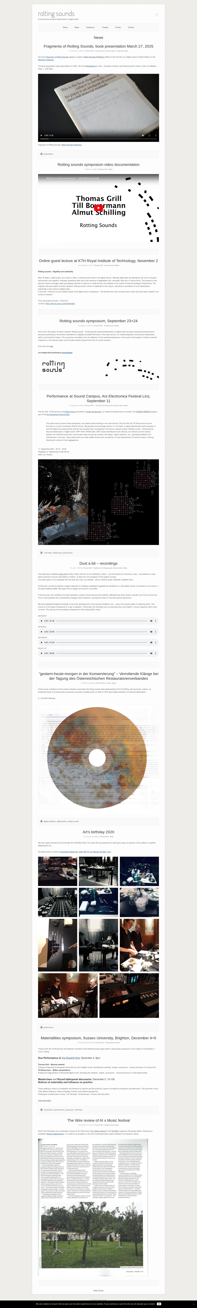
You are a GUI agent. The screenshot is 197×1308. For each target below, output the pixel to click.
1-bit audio (98, 405)
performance (67, 552)
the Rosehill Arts (71, 1058)
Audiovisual (57, 552)
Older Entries (98, 1290)
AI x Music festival (98, 1131)
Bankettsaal (91, 66)
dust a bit (63, 574)
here (51, 346)
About (65, 27)
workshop (78, 1109)
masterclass (48, 1109)
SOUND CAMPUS (143, 411)
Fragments (120, 51)
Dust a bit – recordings (98, 563)
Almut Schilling (100, 683)
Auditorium (90, 27)
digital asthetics (50, 821)
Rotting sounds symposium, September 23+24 (99, 321)
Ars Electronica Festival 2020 (58, 414)
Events (118, 27)
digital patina (62, 821)
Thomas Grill (89, 51)
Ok (159, 1304)
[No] (193, 1304)
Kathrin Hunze (70, 411)
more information (44, 1100)
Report (114, 683)
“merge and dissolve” (94, 411)
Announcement (100, 51)
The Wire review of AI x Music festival (98, 1120)
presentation (48, 154)
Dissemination (111, 51)
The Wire (114, 1131)
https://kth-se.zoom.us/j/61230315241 (60, 303)
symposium (69, 1109)
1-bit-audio (48, 552)
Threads (105, 27)
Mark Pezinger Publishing (94, 57)
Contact (131, 27)
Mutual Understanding (55, 1134)
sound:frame (67, 352)
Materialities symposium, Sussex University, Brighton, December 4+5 (98, 1038)
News (77, 27)
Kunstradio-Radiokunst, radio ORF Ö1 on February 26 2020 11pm (85, 851)
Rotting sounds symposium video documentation (99, 164)
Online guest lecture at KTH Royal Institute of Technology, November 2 (98, 261)
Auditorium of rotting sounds (102, 568)
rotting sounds (73, 821)
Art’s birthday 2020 (98, 832)
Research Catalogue (46, 59)
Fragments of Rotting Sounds (57, 57)
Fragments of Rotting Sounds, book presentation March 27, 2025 (98, 46)
